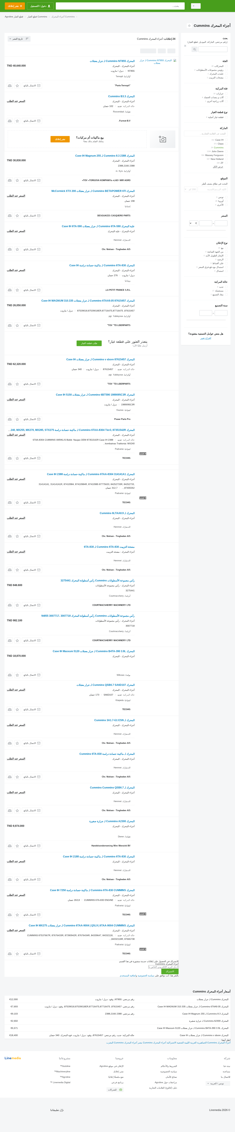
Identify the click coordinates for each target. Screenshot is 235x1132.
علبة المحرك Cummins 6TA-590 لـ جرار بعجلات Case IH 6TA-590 (98, 226)
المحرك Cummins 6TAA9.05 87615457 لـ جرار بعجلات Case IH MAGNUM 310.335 (88, 300)
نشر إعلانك (60, 139)
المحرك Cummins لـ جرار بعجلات (212, 999)
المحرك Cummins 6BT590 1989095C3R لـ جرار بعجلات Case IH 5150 (95, 394)
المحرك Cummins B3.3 (121, 96)
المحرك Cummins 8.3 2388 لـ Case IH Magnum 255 (105, 155)
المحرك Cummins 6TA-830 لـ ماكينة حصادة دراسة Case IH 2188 (99, 856)
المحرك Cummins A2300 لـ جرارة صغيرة (112, 821)
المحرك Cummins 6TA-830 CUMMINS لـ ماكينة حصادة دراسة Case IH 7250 (92, 890)
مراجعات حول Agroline (166, 1082)
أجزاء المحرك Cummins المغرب (121, 1042)
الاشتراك (170, 971)
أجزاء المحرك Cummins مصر (151, 1042)
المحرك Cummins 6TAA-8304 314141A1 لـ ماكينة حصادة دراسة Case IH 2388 (91, 474)
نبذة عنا (226, 1066)
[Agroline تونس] (217, 6)
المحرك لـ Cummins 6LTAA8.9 (117, 513)
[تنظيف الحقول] (185, 46)
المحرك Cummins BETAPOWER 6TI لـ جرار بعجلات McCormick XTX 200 (93, 191)
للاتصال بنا (225, 1077)
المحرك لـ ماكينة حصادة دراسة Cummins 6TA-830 (107, 754)
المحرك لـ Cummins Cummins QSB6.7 (112, 787)
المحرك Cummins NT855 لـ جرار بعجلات (112, 61)
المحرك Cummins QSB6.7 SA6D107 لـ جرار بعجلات (106, 685)
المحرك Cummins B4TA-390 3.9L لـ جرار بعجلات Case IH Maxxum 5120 (94, 651)
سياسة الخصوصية (146, 975)
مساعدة (226, 1071)
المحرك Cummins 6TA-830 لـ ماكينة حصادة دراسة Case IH (102, 265)
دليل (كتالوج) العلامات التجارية (163, 1088)
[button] (17, 86)
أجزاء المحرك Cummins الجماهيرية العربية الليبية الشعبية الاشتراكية (198, 1042)
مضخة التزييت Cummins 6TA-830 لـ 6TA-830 (109, 546)
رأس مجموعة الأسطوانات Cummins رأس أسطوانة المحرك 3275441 (98, 580)
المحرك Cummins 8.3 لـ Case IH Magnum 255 (205, 1013)
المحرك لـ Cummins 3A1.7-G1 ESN (114, 720)
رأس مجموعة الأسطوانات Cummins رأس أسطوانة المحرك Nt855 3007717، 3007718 (88, 615)
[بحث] (182, 6)
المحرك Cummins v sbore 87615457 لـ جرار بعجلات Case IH (100, 359)
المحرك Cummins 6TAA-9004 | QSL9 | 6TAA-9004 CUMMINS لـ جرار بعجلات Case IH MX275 (82, 925)
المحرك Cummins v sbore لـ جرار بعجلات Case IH (204, 1035)
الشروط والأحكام (169, 1066)
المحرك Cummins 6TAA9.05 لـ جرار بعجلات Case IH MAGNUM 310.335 (193, 1006)
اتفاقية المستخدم (128, 975)
